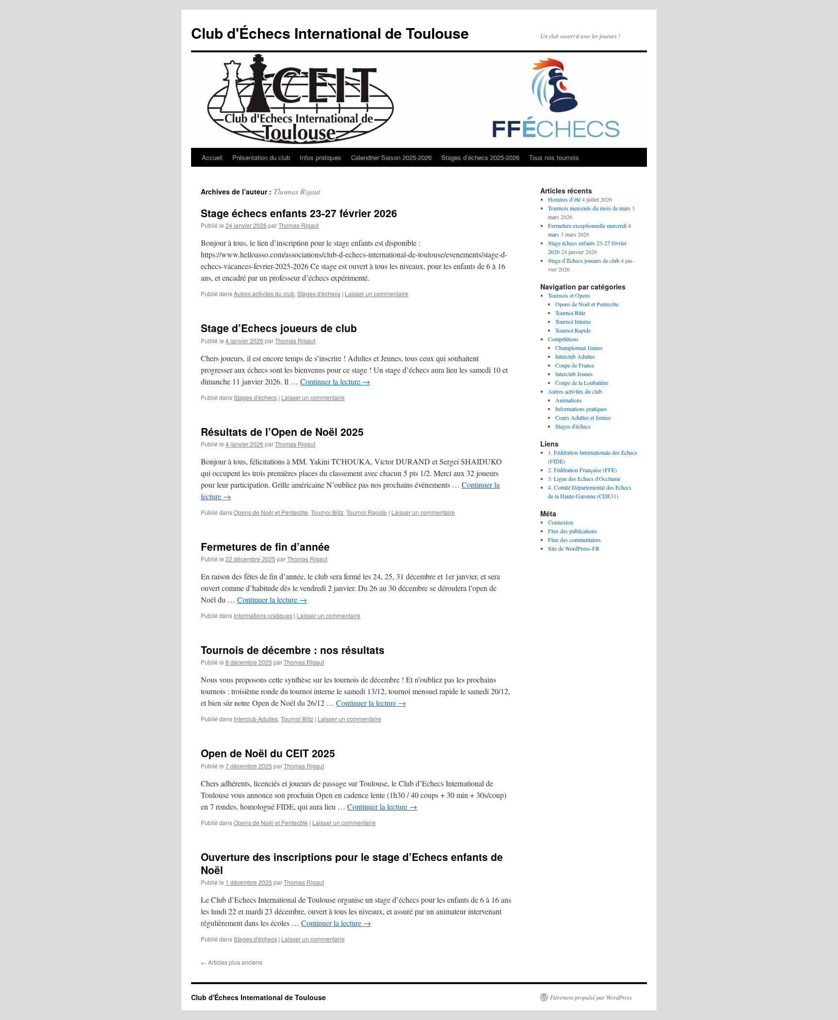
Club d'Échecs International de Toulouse (330, 32)
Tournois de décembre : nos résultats (293, 649)
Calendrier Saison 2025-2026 (391, 157)
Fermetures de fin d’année (265, 546)
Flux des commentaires (574, 539)
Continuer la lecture (335, 381)
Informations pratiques (263, 615)
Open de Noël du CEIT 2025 (268, 753)
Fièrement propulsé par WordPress (591, 997)
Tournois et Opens (569, 295)
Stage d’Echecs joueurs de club (279, 327)
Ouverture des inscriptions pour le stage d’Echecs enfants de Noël (352, 863)
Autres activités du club (264, 293)
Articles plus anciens (231, 962)
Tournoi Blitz (327, 512)
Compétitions (563, 339)
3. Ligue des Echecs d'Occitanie (584, 478)
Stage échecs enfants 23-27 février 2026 (299, 213)
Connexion (560, 522)
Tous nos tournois (554, 157)
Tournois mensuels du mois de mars (589, 208)
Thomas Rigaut (297, 191)
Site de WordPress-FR (573, 548)
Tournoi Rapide (366, 512)
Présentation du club (261, 157)
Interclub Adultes (256, 719)
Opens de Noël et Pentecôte (271, 512)
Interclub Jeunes (574, 374)
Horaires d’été (564, 199)
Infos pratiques (320, 157)
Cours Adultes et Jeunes (583, 417)
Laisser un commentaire (376, 293)
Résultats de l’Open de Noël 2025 (282, 431)
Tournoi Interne (573, 321)
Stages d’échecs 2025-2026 (480, 157)
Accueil (212, 157)
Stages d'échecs (318, 293)
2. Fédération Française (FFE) (582, 470)
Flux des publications (572, 531)
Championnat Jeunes (579, 347)
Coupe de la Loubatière (581, 382)
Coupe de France (574, 365)
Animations (568, 400)
